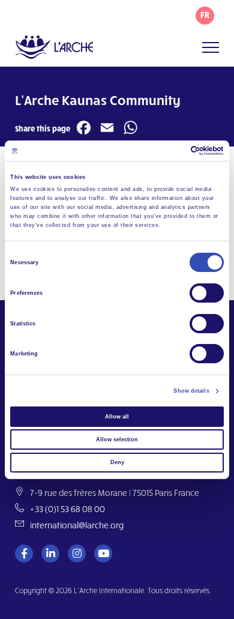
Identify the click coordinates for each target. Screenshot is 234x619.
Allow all (117, 417)
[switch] (207, 293)
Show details (191, 391)
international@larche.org (77, 525)
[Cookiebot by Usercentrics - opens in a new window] (171, 151)
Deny (117, 462)
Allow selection (117, 439)
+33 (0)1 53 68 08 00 (67, 509)
